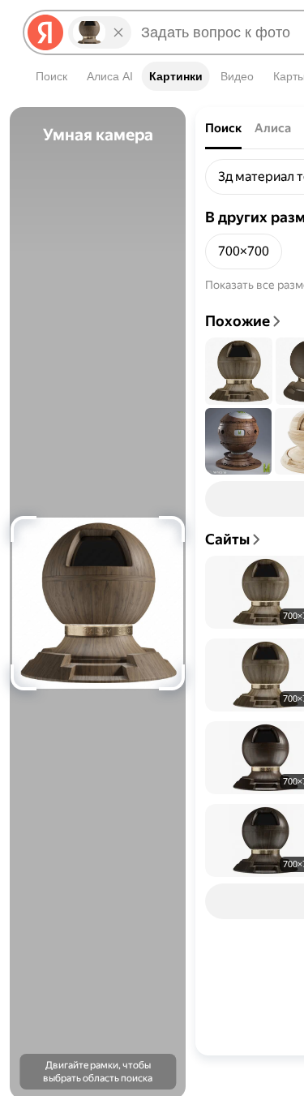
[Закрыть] (118, 32)
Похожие (237, 320)
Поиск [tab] (223, 128)
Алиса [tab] (273, 128)
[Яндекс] (45, 32)
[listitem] (243, 251)
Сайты (227, 539)
